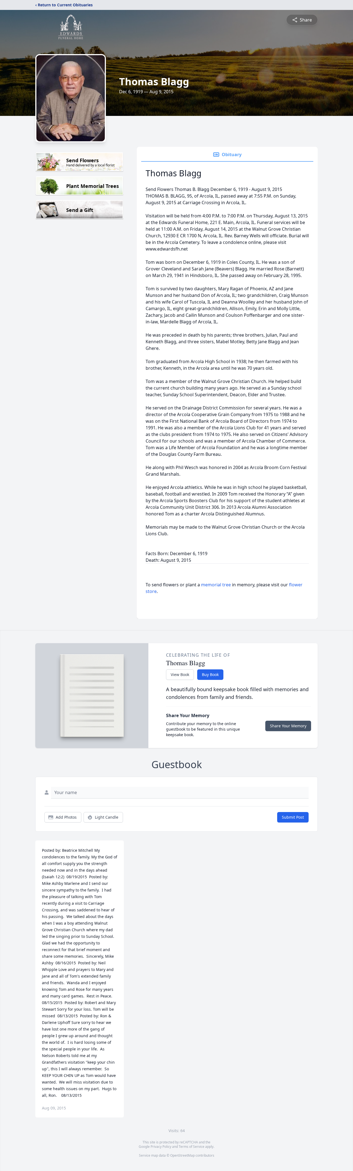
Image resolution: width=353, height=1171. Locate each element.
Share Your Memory (288, 725)
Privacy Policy (161, 1146)
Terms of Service (191, 1146)
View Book (180, 674)
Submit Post (293, 817)
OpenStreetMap (182, 1155)
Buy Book (210, 674)
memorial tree (216, 585)
